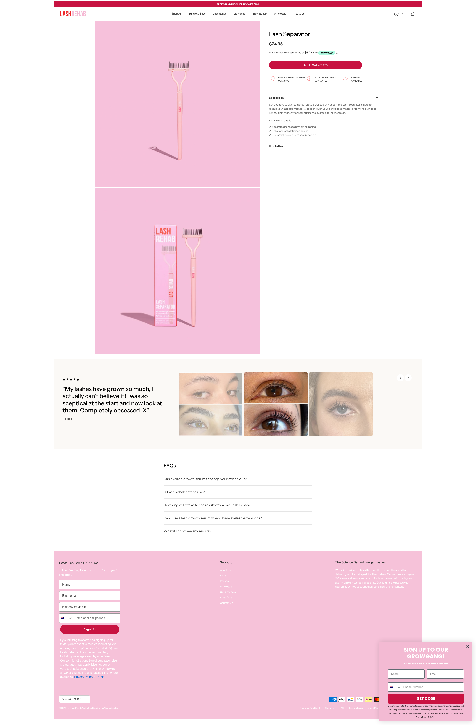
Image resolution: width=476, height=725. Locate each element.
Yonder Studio (110, 708)
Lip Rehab (239, 13)
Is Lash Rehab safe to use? (184, 492)
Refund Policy (373, 708)
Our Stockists (228, 592)
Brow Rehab (260, 13)
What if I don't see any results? (187, 531)
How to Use (276, 146)
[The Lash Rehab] (73, 13)
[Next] (408, 377)
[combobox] (66, 618)
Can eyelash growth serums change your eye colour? (205, 479)
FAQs (223, 575)
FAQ (342, 708)
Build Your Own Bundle (310, 708)
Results (224, 581)
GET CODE (426, 698)
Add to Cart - (316, 65)
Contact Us (226, 603)
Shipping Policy (355, 708)
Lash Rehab (219, 13)
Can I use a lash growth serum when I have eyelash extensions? (213, 518)
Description (276, 97)
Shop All (176, 13)
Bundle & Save (197, 13)
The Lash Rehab (73, 708)
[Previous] (400, 377)
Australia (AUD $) (72, 699)
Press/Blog (226, 597)
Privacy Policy (83, 676)
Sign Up (90, 629)
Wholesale (280, 13)
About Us (299, 13)
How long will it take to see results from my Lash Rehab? (207, 505)
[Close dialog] (467, 646)
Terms (100, 676)
